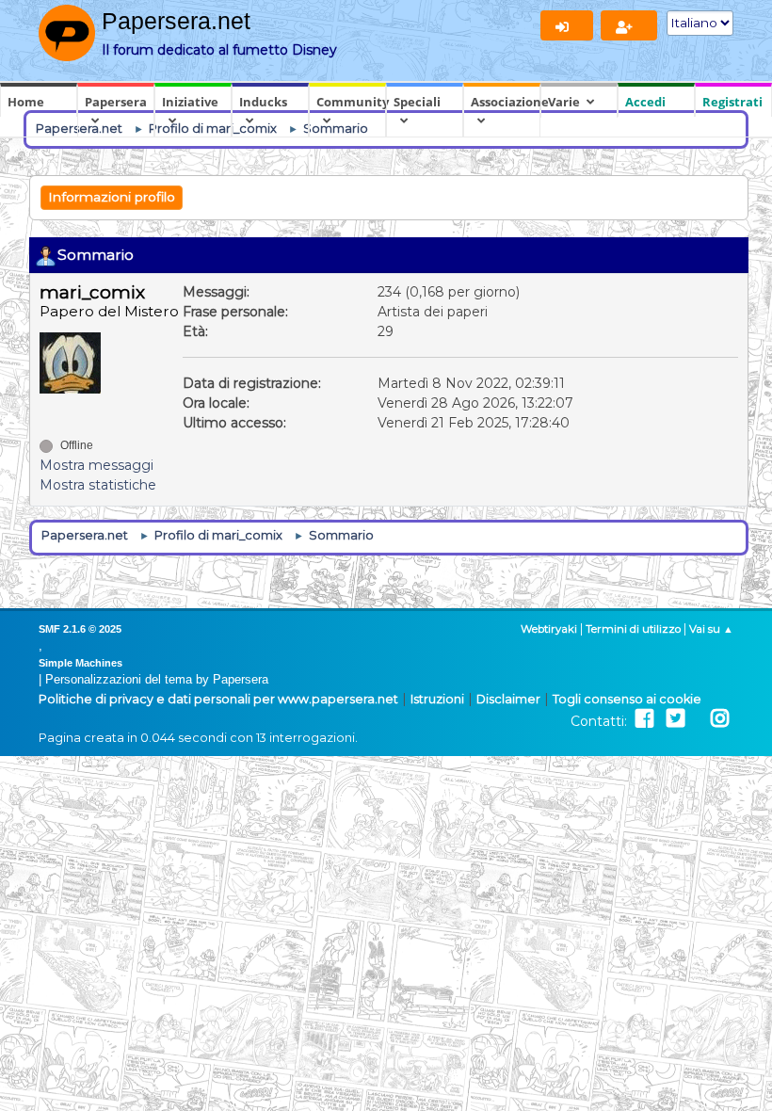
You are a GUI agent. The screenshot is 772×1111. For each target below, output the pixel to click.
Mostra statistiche (98, 484)
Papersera (116, 101)
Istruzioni (437, 699)
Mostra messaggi (96, 465)
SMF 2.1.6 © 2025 (80, 629)
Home (26, 101)
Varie (564, 101)
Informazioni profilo (111, 196)
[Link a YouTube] (697, 718)
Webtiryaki (549, 629)
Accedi (645, 101)
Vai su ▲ (711, 629)
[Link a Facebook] (644, 718)
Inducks (263, 101)
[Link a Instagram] (719, 718)
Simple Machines (80, 662)
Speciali (417, 101)
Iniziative (190, 101)
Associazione (505, 101)
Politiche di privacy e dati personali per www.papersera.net (218, 699)
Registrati (732, 101)
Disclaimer (508, 699)
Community (351, 101)
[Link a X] (675, 718)
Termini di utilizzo (633, 629)
